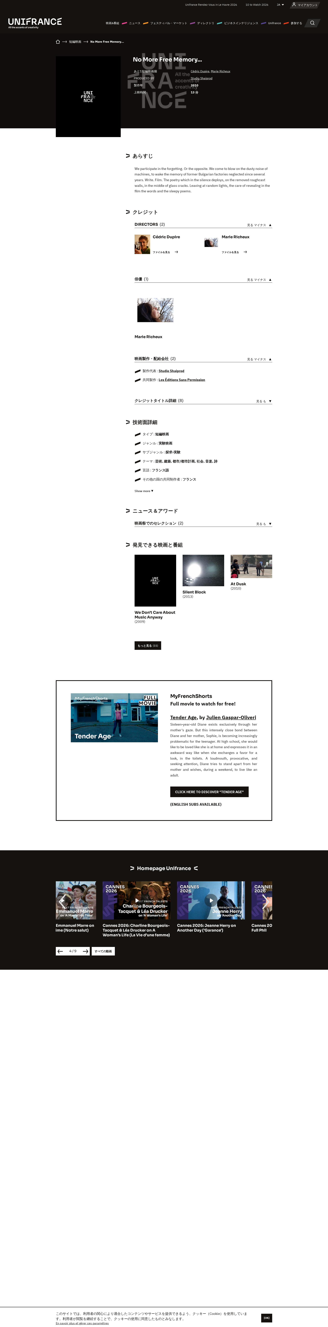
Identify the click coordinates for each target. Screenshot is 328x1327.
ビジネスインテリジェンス (241, 23)
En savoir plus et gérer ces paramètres (82, 1323)
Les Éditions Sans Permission (182, 380)
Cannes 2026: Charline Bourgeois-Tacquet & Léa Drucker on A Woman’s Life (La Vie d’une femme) (89, 930)
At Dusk (238, 584)
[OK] (267, 1318)
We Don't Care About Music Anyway (155, 615)
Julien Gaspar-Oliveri (231, 717)
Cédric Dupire (200, 71)
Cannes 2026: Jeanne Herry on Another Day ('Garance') (159, 928)
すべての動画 (103, 951)
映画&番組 (112, 23)
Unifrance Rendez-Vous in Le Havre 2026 (211, 4)
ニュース (134, 23)
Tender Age (183, 717)
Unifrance (274, 23)
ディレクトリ (205, 23)
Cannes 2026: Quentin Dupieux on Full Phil (238, 928)
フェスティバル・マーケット (168, 23)
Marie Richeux (220, 71)
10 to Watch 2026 (257, 4)
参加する (296, 23)
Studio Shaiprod (201, 78)
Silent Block (194, 592)
